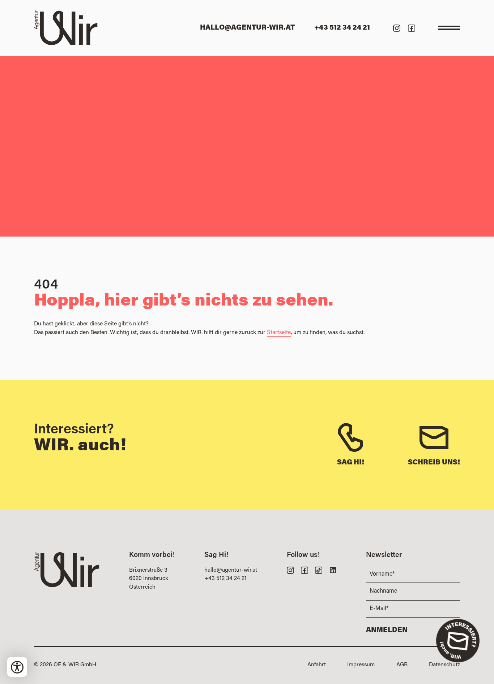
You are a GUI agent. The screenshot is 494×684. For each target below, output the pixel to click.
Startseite (279, 332)
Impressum (361, 665)
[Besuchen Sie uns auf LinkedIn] (332, 569)
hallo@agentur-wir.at (230, 570)
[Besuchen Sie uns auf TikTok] (318, 569)
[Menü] (449, 28)
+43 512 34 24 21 (225, 578)
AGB (402, 665)
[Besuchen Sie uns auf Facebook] (411, 27)
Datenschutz (444, 665)
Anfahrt (316, 665)
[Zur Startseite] (66, 28)
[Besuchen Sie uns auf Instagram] (397, 27)
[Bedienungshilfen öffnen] (17, 667)
